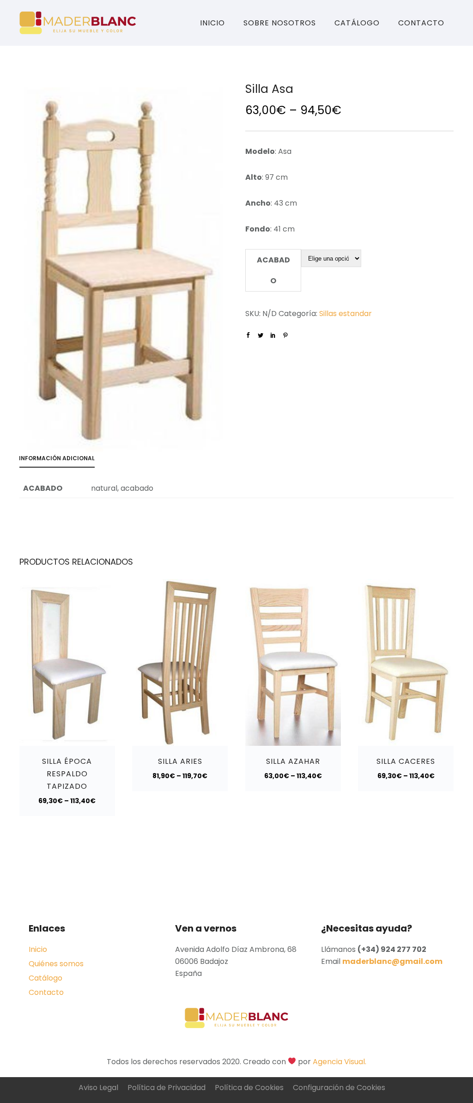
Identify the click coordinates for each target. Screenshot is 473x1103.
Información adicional (57, 458)
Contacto (421, 23)
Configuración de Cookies (339, 1087)
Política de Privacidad (166, 1087)
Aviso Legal (98, 1087)
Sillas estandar (345, 313)
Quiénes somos (56, 963)
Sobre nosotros (279, 23)
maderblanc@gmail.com (392, 961)
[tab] (61, 460)
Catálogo (357, 23)
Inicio (212, 23)
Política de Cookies (249, 1087)
